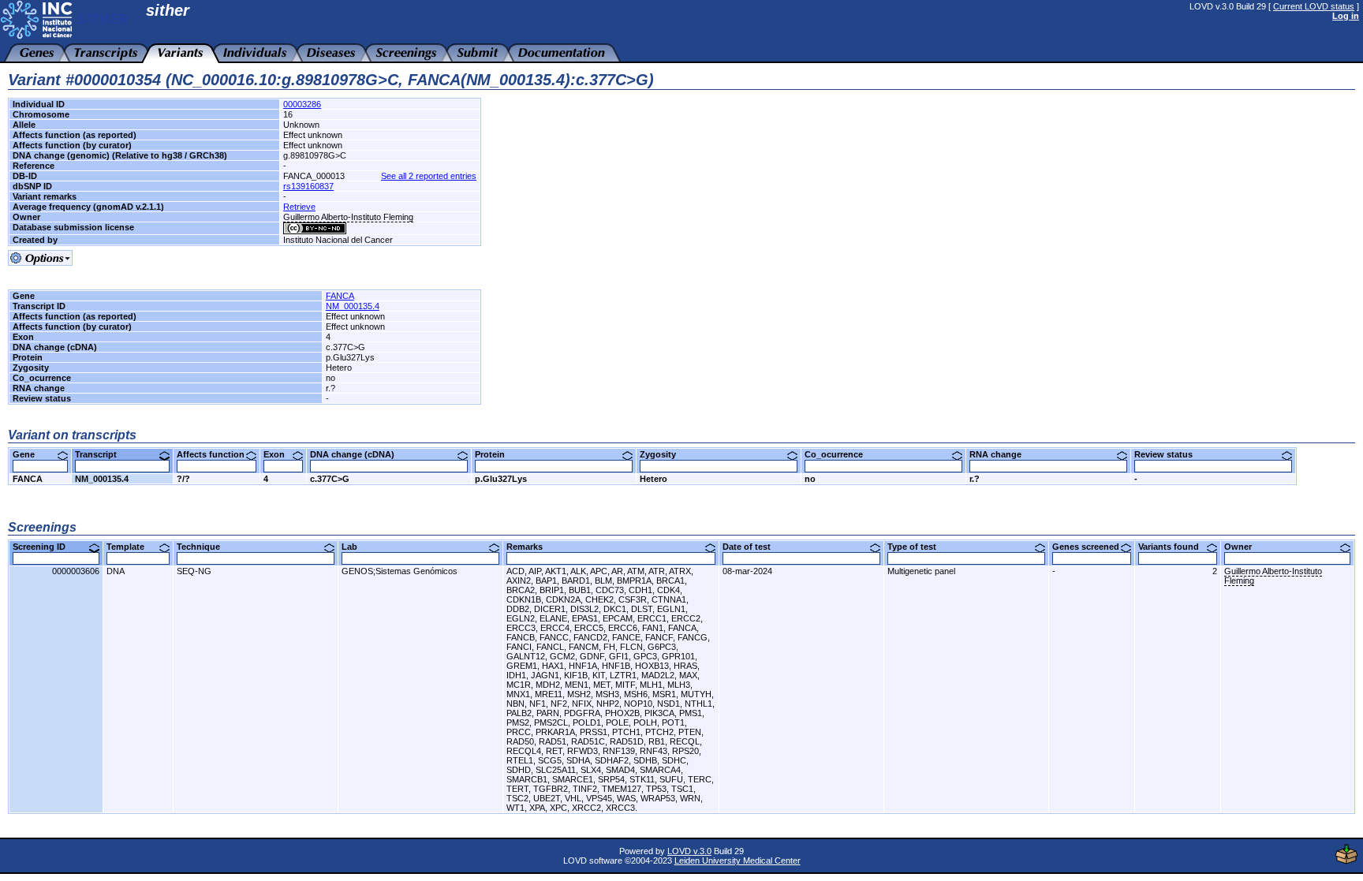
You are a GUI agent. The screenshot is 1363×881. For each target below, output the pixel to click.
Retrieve (299, 206)
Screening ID (45, 546)
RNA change (1001, 454)
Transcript (102, 454)
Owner (1244, 546)
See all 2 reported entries (428, 176)
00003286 (302, 104)
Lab (355, 546)
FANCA (340, 296)
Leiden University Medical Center (737, 860)
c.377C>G (329, 478)
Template (131, 546)
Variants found (1174, 546)
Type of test (917, 546)
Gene (30, 454)
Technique (204, 546)
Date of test (752, 546)
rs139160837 (308, 186)
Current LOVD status (1313, 6)
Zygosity (664, 454)
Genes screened (1091, 546)
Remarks (530, 546)
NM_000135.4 (352, 306)
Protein (496, 454)
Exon (280, 454)
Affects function (216, 454)
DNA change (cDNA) (358, 454)
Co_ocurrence (840, 454)
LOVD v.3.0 (689, 851)
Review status (1169, 454)
